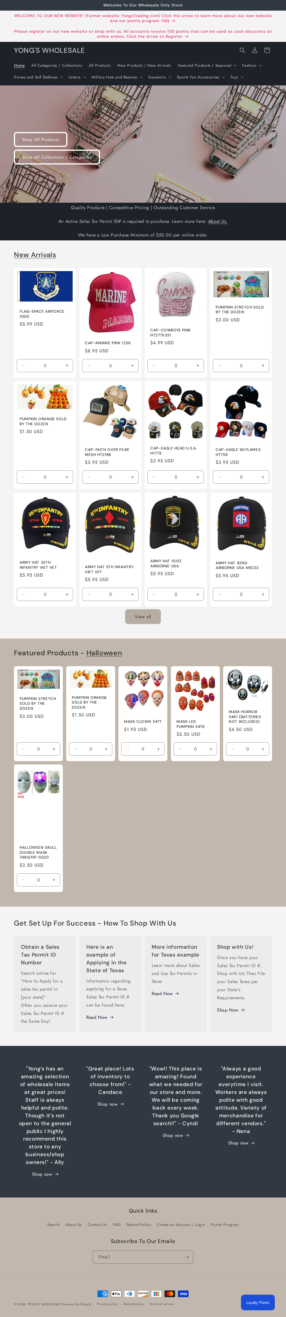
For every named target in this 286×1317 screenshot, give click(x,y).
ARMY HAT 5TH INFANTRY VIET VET (109, 569)
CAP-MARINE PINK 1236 (108, 343)
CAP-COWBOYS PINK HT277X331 (170, 333)
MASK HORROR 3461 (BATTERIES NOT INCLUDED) (245, 716)
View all (143, 617)
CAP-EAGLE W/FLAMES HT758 (238, 452)
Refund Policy (139, 1224)
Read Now (97, 1017)
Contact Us (97, 1224)
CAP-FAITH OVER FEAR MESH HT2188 (107, 452)
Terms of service (162, 1304)
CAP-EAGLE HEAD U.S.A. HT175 (173, 451)
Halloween (104, 653)
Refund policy (133, 1304)
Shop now (42, 1174)
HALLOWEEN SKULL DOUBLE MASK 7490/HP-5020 (38, 852)
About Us (73, 1224)
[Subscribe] (187, 1257)
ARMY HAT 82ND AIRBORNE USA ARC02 (237, 565)
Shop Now (228, 1010)
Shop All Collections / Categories (57, 157)
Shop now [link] (173, 1135)
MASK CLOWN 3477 (142, 721)
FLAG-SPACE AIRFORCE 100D (42, 314)
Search (53, 1224)
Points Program (225, 1224)
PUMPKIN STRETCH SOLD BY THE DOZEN (240, 310)
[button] (207, 65)
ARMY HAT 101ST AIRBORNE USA (166, 563)
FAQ (117, 1224)
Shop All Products (40, 140)
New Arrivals (35, 254)
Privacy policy (107, 1304)
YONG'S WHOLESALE (44, 1304)
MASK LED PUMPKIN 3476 (191, 724)
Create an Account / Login (181, 1224)
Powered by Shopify (77, 1304)
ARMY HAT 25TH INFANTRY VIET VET (38, 565)
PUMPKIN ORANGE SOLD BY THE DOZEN (43, 421)
